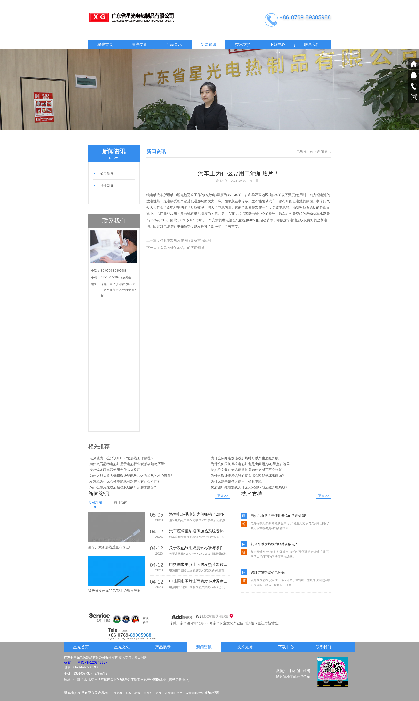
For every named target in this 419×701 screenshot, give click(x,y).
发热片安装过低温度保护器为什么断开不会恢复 (246, 470)
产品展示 (174, 44)
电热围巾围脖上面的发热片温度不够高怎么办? (199, 581)
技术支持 (243, 44)
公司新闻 (107, 173)
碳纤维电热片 (173, 693)
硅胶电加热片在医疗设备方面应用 (185, 240)
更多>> (222, 496)
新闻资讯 (208, 44)
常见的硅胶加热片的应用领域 (182, 248)
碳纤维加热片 (152, 693)
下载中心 (277, 44)
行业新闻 (107, 186)
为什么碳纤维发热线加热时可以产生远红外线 (245, 458)
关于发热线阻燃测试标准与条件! (197, 548)
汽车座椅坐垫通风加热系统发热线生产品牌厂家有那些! (199, 531)
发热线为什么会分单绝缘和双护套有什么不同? (124, 481)
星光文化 (139, 44)
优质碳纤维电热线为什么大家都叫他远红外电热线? (249, 487)
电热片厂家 (304, 151)
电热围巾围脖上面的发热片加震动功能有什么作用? (199, 564)
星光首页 (105, 44)
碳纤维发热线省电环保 (268, 572)
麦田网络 (140, 657)
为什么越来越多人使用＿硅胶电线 (236, 481)
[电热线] (136, 17)
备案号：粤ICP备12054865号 (86, 662)
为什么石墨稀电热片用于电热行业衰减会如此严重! (127, 464)
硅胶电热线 (133, 693)
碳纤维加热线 (194, 693)
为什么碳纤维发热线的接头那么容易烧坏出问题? (247, 476)
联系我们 (312, 44)
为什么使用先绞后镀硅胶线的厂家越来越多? (122, 487)
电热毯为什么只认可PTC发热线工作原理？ (121, 458)
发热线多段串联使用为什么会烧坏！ (116, 470)
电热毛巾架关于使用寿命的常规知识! (278, 516)
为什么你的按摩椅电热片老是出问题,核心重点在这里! (251, 464)
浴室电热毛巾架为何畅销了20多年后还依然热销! (199, 514)
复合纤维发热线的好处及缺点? (274, 544)
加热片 (118, 693)
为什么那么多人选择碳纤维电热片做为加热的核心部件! (130, 476)
